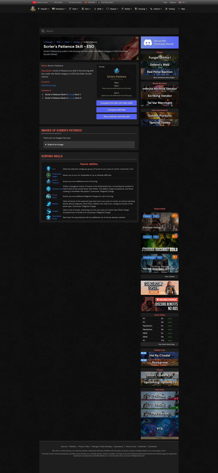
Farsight (55, 211)
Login (165, 2)
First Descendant (107, 2)
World (67, 42)
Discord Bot (58, 2)
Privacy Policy (84, 446)
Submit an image (55, 144)
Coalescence (56, 189)
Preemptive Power (56, 217)
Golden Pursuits (40, 2)
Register (173, 2)
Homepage (48, 42)
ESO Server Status (75, 2)
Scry (54, 169)
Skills (59, 42)
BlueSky (73, 446)
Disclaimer (152, 446)
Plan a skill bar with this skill (116, 116)
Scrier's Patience (116, 76)
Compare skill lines (117, 109)
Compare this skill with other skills (117, 103)
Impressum (118, 446)
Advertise (142, 446)
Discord (64, 446)
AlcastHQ (91, 2)
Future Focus (54, 196)
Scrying (76, 42)
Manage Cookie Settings (102, 446)
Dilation (55, 204)
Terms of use (131, 446)
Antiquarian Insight (56, 175)
